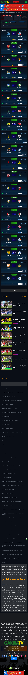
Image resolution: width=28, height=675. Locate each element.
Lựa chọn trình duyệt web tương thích (9, 497)
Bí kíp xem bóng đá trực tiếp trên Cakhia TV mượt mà (12, 485)
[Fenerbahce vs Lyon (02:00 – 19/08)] (6, 359)
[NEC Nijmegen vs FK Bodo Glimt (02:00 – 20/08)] (6, 320)
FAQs (18, 650)
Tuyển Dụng (11, 650)
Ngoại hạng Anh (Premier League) (8, 436)
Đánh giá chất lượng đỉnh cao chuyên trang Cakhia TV (12, 392)
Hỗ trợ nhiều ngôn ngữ (6, 424)
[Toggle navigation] (26, 2)
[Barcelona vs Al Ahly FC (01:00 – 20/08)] (6, 335)
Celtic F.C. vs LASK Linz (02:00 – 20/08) (19, 328)
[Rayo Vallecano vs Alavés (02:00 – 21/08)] (6, 312)
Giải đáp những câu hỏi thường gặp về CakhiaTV (11, 538)
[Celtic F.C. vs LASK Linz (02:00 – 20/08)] (6, 328)
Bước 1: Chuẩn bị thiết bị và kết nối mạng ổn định (11, 517)
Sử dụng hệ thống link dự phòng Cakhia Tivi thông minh (13, 509)
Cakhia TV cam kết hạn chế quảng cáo (9, 408)
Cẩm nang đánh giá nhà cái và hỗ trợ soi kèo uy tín (11, 412)
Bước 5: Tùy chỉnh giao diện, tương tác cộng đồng (11, 534)
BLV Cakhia (22, 22)
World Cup (4, 440)
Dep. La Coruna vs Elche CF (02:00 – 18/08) (20, 366)
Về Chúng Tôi (6, 646)
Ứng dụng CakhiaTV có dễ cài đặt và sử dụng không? (12, 550)
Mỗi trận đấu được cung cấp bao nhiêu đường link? (12, 542)
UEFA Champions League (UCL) (8, 448)
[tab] (2, 17)
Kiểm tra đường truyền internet (8, 489)
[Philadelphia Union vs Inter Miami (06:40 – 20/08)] (6, 304)
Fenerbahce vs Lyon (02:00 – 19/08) (20, 359)
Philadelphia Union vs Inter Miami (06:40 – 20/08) (19, 304)
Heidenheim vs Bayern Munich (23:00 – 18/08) (19, 351)
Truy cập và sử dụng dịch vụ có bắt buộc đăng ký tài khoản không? (13, 546)
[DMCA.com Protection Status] (14, 668)
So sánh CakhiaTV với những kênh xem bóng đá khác (12, 481)
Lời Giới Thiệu (5, 379)
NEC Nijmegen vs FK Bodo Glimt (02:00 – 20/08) (19, 320)
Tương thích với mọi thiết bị (7, 428)
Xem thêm (13, 290)
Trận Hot (14, 22)
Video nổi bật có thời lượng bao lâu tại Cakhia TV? (11, 558)
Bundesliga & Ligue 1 (6, 452)
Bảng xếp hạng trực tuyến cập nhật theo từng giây (11, 465)
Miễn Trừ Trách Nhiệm (18, 648)
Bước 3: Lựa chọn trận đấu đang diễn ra (9, 525)
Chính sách (15, 646)
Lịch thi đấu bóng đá (6, 461)
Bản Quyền (7, 648)
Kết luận (3, 562)
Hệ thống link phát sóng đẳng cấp (8, 396)
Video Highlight (5, 296)
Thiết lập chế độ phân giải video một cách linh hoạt (12, 501)
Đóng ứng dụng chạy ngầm (7, 493)
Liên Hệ (23, 646)
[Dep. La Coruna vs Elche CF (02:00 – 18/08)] (6, 366)
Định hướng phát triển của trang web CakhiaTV (11, 388)
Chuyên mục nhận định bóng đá (8, 473)
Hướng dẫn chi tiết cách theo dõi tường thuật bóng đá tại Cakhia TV (13, 514)
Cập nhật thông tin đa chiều (7, 404)
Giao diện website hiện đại (7, 416)
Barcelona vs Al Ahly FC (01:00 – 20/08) (19, 335)
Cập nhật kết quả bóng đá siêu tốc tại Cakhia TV (11, 469)
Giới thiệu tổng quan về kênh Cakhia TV (10, 384)
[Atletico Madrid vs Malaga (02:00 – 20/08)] (6, 343)
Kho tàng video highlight (6, 477)
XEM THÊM (24, 296)
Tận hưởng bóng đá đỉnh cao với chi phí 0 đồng (11, 420)
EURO (3, 444)
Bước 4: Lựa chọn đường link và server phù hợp (11, 529)
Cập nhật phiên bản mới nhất (7, 505)
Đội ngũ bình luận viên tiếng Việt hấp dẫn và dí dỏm (12, 400)
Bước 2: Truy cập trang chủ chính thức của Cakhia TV (12, 521)
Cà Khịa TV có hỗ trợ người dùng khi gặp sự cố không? (12, 554)
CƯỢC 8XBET (16, 2)
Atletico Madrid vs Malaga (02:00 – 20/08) (20, 343)
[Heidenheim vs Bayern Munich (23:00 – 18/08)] (6, 351)
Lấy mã (14, 658)
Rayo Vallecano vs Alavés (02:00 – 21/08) (20, 312)
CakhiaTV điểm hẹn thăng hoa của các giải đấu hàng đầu (13, 432)
